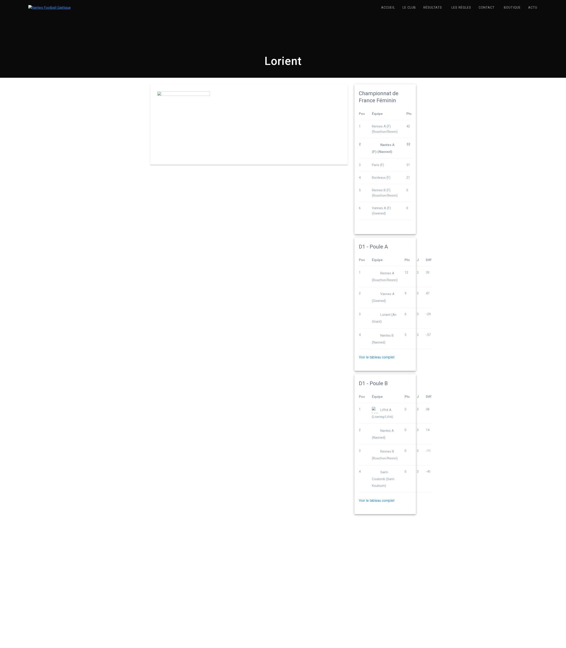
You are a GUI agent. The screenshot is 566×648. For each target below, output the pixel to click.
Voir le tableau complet (376, 357)
